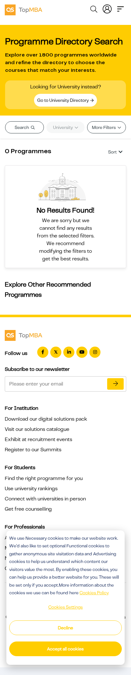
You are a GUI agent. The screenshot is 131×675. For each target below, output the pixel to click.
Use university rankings (31, 488)
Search (22, 127)
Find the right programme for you (44, 478)
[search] (93, 10)
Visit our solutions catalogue (37, 429)
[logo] (23, 9)
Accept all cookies (65, 649)
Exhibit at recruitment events (38, 439)
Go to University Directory (63, 100)
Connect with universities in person (45, 499)
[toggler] (120, 8)
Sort (112, 152)
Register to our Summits (33, 449)
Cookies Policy (94, 593)
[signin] (107, 8)
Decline (65, 628)
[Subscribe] (115, 384)
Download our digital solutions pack (46, 419)
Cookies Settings (65, 607)
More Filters (104, 127)
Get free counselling (28, 509)
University (63, 127)
